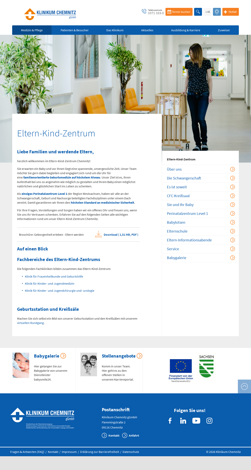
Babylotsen (176, 222)
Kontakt (113, 435)
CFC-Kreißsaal (178, 195)
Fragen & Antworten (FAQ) (27, 452)
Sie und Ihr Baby (180, 204)
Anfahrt (134, 435)
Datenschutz (131, 452)
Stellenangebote (119, 356)
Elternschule (177, 231)
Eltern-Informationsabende (189, 239)
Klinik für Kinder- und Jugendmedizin (49, 283)
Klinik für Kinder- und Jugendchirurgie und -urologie (59, 290)
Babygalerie (176, 257)
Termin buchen (181, 11)
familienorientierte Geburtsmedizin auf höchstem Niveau (61, 177)
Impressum (69, 452)
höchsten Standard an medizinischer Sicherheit (102, 202)
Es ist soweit (177, 186)
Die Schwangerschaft (184, 178)
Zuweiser (224, 30)
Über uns (174, 169)
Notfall (232, 11)
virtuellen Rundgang (30, 323)
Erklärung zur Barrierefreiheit (99, 452)
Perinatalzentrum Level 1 (187, 213)
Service (173, 248)
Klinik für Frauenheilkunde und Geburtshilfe (54, 276)
